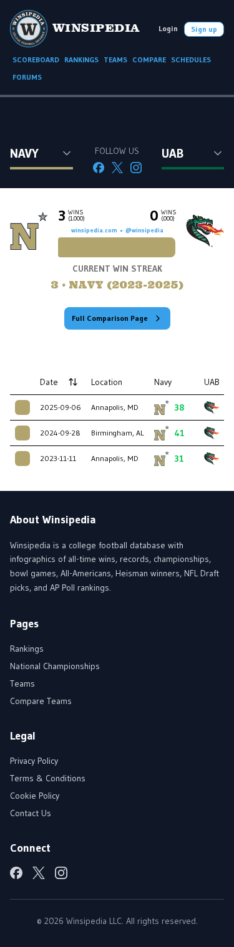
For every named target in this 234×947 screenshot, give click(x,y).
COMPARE (149, 59)
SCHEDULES (191, 59)
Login (168, 28)
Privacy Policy (34, 760)
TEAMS (115, 59)
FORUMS (27, 77)
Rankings (27, 648)
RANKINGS (81, 59)
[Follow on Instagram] (136, 167)
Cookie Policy (34, 795)
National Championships (55, 666)
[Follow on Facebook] (98, 167)
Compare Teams (41, 701)
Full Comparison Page (110, 318)
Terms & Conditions (47, 778)
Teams (22, 683)
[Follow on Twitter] (117, 167)
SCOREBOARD (35, 59)
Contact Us (30, 813)
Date (49, 382)
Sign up (204, 29)
